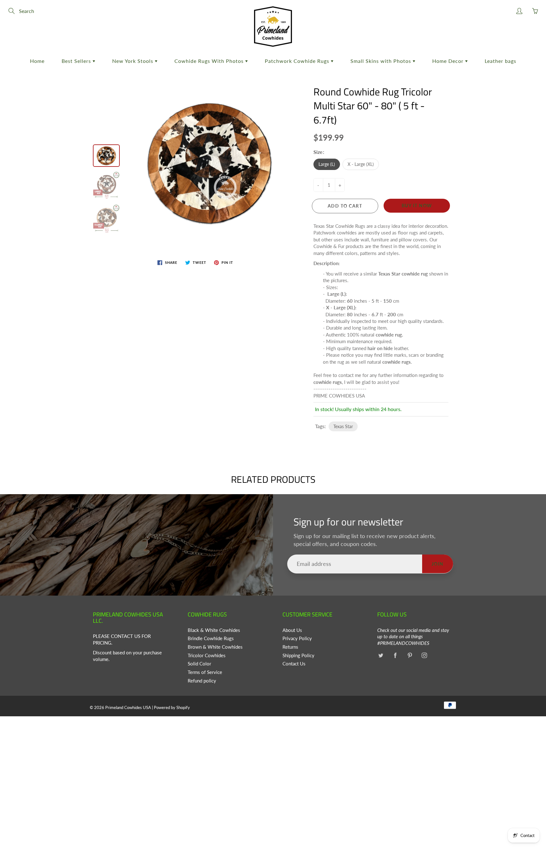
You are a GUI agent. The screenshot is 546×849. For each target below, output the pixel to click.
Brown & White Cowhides (215, 647)
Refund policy (202, 680)
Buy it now (417, 205)
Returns (290, 647)
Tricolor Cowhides (207, 655)
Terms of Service (205, 672)
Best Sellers (77, 61)
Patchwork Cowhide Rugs (298, 61)
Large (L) (326, 164)
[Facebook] (395, 655)
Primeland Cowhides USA (128, 707)
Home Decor (448, 61)
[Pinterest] (409, 655)
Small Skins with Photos (381, 61)
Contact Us (294, 663)
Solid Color (199, 663)
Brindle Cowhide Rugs (211, 638)
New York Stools (133, 61)
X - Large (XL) (361, 164)
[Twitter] (380, 655)
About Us (292, 630)
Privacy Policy (297, 638)
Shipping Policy (298, 655)
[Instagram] (424, 655)
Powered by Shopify (172, 707)
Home (37, 61)
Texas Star (343, 426)
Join (438, 564)
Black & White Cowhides (214, 630)
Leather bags (500, 61)
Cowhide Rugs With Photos (209, 61)
